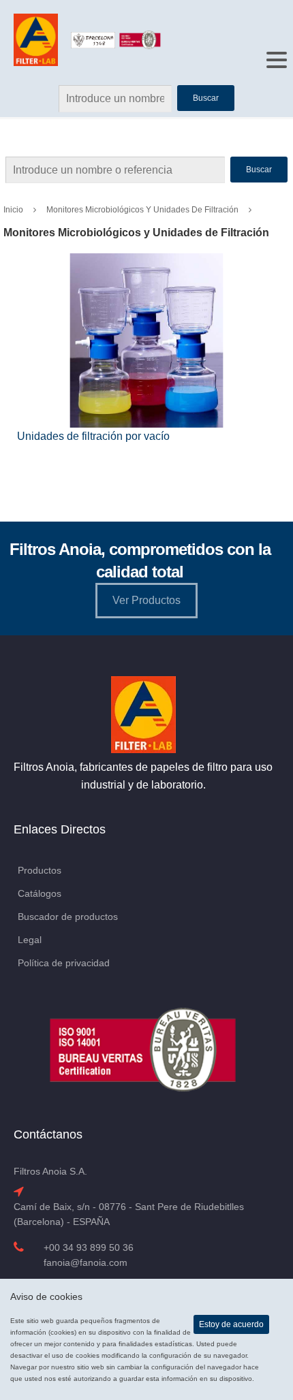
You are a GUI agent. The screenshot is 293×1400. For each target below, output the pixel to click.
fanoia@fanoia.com (85, 1262)
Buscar (259, 169)
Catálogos (39, 893)
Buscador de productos (68, 916)
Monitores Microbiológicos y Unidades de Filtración (142, 209)
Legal (30, 939)
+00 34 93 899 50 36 (89, 1247)
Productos (39, 870)
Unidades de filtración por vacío (93, 436)
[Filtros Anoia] (37, 39)
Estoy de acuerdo (231, 1324)
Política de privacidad (64, 962)
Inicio (13, 209)
